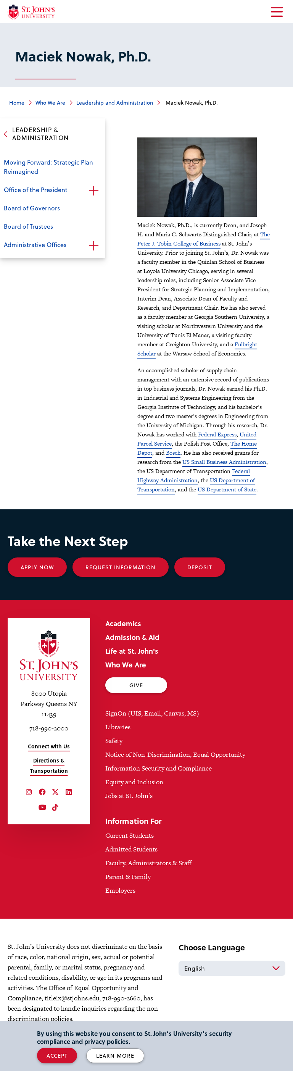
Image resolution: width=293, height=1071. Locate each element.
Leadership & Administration (40, 133)
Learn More (115, 1056)
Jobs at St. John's (129, 795)
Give (136, 685)
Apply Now (37, 567)
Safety (113, 740)
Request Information (120, 567)
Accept (57, 1056)
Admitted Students (131, 849)
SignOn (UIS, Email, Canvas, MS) (152, 713)
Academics (123, 623)
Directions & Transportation (49, 765)
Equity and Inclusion (134, 782)
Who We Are (50, 103)
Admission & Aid (132, 637)
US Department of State (227, 489)
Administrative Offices (35, 244)
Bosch (173, 453)
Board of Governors (32, 208)
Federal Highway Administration (193, 475)
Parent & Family (128, 876)
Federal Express (217, 434)
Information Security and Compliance (158, 768)
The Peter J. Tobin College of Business (203, 238)
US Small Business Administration (224, 462)
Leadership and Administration (114, 103)
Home (16, 103)
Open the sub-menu (93, 190)
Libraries (117, 727)
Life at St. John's (131, 651)
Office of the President (36, 189)
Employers (120, 890)
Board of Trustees (28, 226)
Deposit (199, 567)
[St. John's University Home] (31, 12)
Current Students (129, 835)
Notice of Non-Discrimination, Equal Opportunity (175, 754)
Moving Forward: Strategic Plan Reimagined (48, 167)
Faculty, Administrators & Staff (148, 862)
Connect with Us (49, 746)
